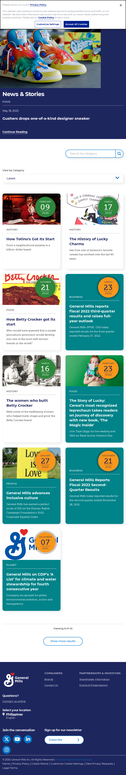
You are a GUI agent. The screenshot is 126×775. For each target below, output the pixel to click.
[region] (63, 14)
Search (119, 154)
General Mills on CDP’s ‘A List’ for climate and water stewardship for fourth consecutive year (31, 570)
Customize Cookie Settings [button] (67, 763)
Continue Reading (14, 131)
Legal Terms (9, 767)
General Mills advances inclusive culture (31, 486)
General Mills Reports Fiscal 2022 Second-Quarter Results (94, 486)
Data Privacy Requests (99, 763)
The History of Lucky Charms (94, 231)
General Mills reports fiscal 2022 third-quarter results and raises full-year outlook (94, 312)
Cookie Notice (39, 763)
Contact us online (14, 701)
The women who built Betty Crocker (31, 399)
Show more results (63, 641)
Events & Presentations (93, 685)
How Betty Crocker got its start (31, 312)
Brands (48, 679)
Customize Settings (48, 24)
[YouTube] (17, 739)
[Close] (120, 5)
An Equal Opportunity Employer (73, 759)
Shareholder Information (94, 679)
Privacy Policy (20, 763)
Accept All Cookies (76, 24)
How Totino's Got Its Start (31, 231)
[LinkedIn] (28, 739)
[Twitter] (6, 739)
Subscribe (55, 739)
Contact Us (51, 685)
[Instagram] (6, 749)
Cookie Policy (46, 17)
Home (6, 763)
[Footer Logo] (16, 680)
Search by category (83, 153)
